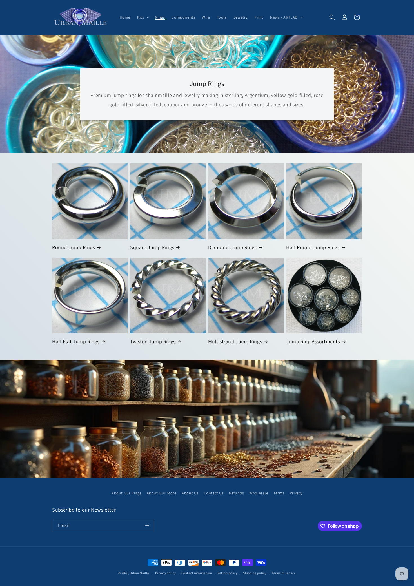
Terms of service (283, 573)
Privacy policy (165, 573)
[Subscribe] (147, 525)
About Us (190, 493)
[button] (143, 17)
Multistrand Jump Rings (235, 341)
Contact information (196, 573)
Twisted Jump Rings (152, 341)
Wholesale (258, 493)
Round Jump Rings (73, 247)
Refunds (236, 493)
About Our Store (162, 493)
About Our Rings (126, 493)
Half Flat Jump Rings (75, 341)
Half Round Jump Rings (313, 247)
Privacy (296, 493)
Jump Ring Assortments (313, 341)
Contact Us (214, 493)
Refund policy (227, 573)
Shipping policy (254, 573)
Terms (278, 493)
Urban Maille (139, 573)
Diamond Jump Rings (232, 247)
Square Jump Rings (152, 247)
